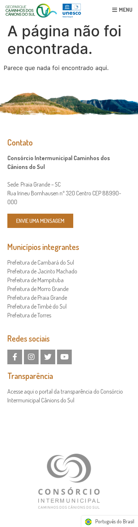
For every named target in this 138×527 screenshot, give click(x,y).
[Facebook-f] (14, 357)
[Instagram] (31, 357)
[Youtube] (64, 357)
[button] (40, 221)
